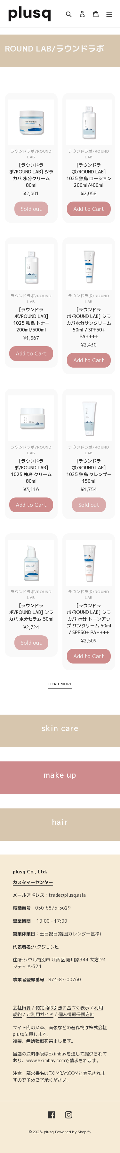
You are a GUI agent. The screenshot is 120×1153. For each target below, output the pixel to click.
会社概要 (22, 1008)
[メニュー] (109, 14)
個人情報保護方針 (76, 1014)
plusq (49, 1131)
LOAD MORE (60, 684)
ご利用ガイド (40, 1014)
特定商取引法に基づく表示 (62, 1008)
